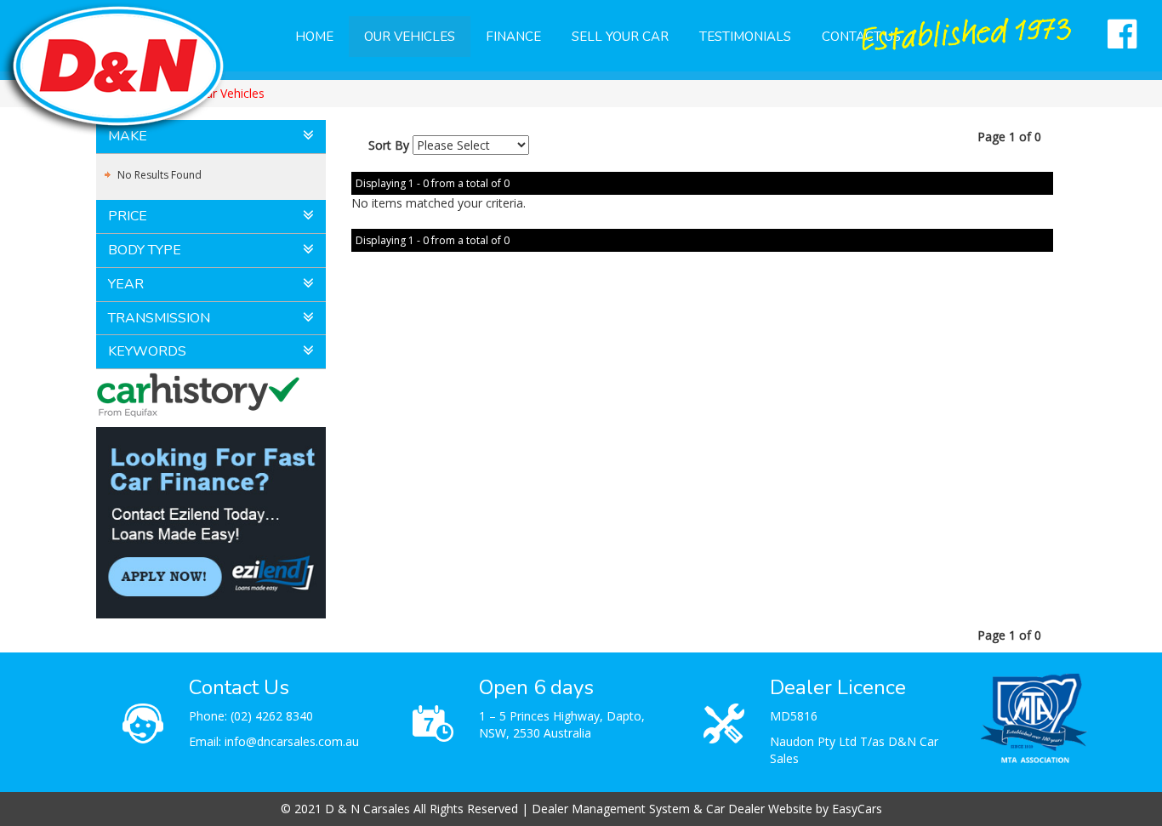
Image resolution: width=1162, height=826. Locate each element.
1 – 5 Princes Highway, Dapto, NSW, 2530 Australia (562, 724)
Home (314, 36)
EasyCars (857, 808)
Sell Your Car (620, 36)
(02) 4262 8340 (272, 716)
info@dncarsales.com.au (292, 741)
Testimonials (745, 36)
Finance (513, 36)
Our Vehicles (409, 36)
